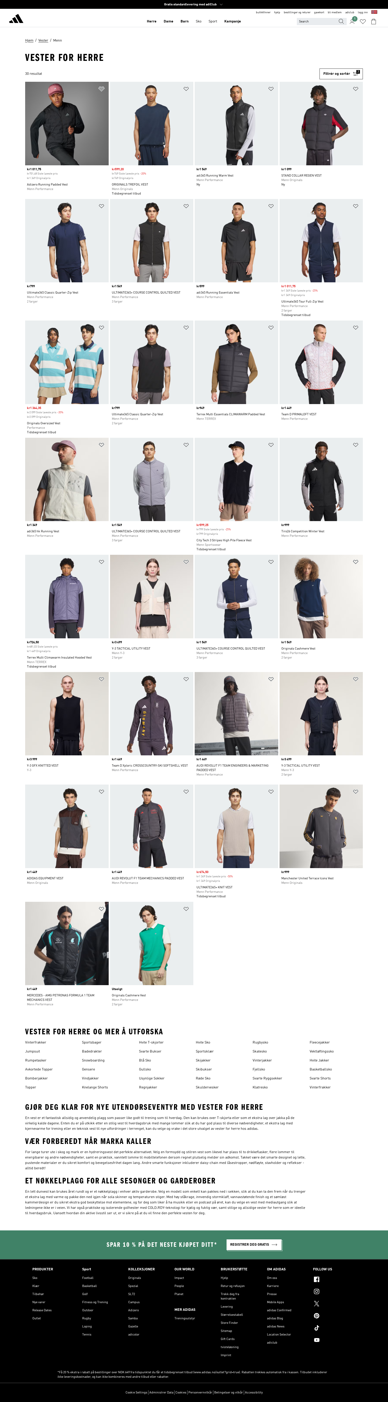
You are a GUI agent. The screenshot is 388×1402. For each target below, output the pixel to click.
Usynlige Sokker (152, 1078)
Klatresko (260, 1087)
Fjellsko (259, 1069)
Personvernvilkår (200, 1392)
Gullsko (145, 1069)
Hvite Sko (203, 1042)
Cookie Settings (136, 1392)
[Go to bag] (373, 21)
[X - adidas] (334, 1304)
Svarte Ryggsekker (267, 1078)
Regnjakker (148, 1087)
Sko (198, 21)
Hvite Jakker (319, 1060)
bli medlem (335, 12)
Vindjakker (90, 1078)
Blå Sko (145, 1060)
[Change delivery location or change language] (374, 12)
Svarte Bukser (150, 1051)
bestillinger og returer (297, 12)
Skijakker (203, 1060)
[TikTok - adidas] (334, 1328)
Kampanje (232, 21)
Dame (168, 21)
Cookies (180, 1392)
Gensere (88, 1069)
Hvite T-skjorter (151, 1042)
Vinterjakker (262, 1060)
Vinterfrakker (35, 1042)
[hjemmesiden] (16, 19)
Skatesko (260, 1051)
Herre (152, 21)
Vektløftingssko (322, 1051)
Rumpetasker (35, 1060)
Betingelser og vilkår (228, 1392)
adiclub (349, 12)
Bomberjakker (36, 1078)
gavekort (319, 12)
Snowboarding (93, 1060)
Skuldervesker (207, 1087)
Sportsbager (91, 1042)
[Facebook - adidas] (334, 1280)
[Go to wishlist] (362, 21)
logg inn (363, 12)
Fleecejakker (320, 1042)
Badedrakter (92, 1051)
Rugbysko (260, 1042)
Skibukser (204, 1069)
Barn (185, 21)
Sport (213, 21)
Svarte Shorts (320, 1078)
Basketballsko (321, 1069)
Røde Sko (203, 1078)
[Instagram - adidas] (334, 1292)
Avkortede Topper (39, 1069)
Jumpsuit (32, 1051)
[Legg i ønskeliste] (101, 89)
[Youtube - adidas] (334, 1341)
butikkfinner (263, 12)
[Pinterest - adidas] (334, 1316)
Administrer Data (161, 1392)
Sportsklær (205, 1051)
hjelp (277, 12)
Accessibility (254, 1392)
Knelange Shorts (95, 1087)
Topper (30, 1087)
